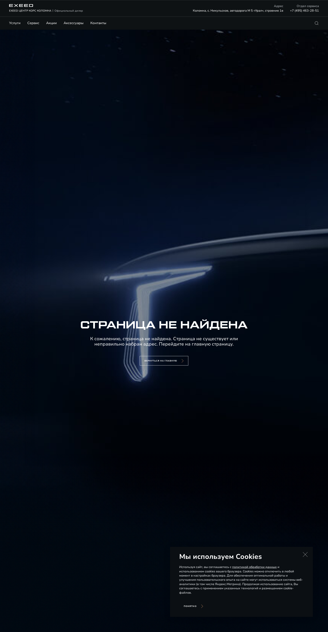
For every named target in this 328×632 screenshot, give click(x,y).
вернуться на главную (160, 360)
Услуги (14, 23)
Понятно (190, 606)
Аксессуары (74, 23)
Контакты (98, 23)
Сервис (33, 23)
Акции (51, 23)
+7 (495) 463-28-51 (304, 11)
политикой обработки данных (254, 567)
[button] (305, 554)
